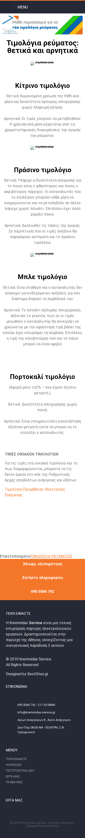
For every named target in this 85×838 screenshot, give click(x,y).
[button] (5, 6)
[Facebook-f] (71, 6)
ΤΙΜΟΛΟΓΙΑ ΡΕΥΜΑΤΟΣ (51, 556)
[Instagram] (81, 6)
